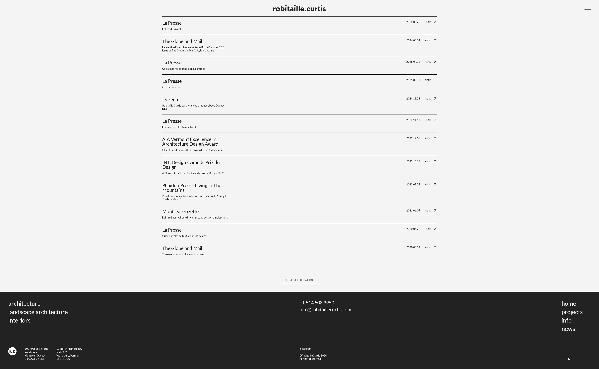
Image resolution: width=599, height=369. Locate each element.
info (567, 320)
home (569, 303)
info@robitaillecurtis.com (325, 309)
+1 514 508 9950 (317, 302)
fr (569, 359)
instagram (305, 348)
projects (572, 311)
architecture (24, 303)
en (563, 359)
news (568, 328)
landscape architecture (38, 311)
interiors (19, 320)
